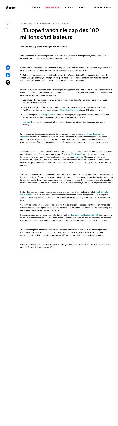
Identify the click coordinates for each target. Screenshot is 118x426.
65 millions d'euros (78, 154)
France (77, 157)
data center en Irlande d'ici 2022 (84, 215)
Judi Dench (27, 122)
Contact (82, 7)
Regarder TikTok (101, 7)
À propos (36, 7)
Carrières (69, 7)
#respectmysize (49, 115)
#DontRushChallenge (69, 110)
